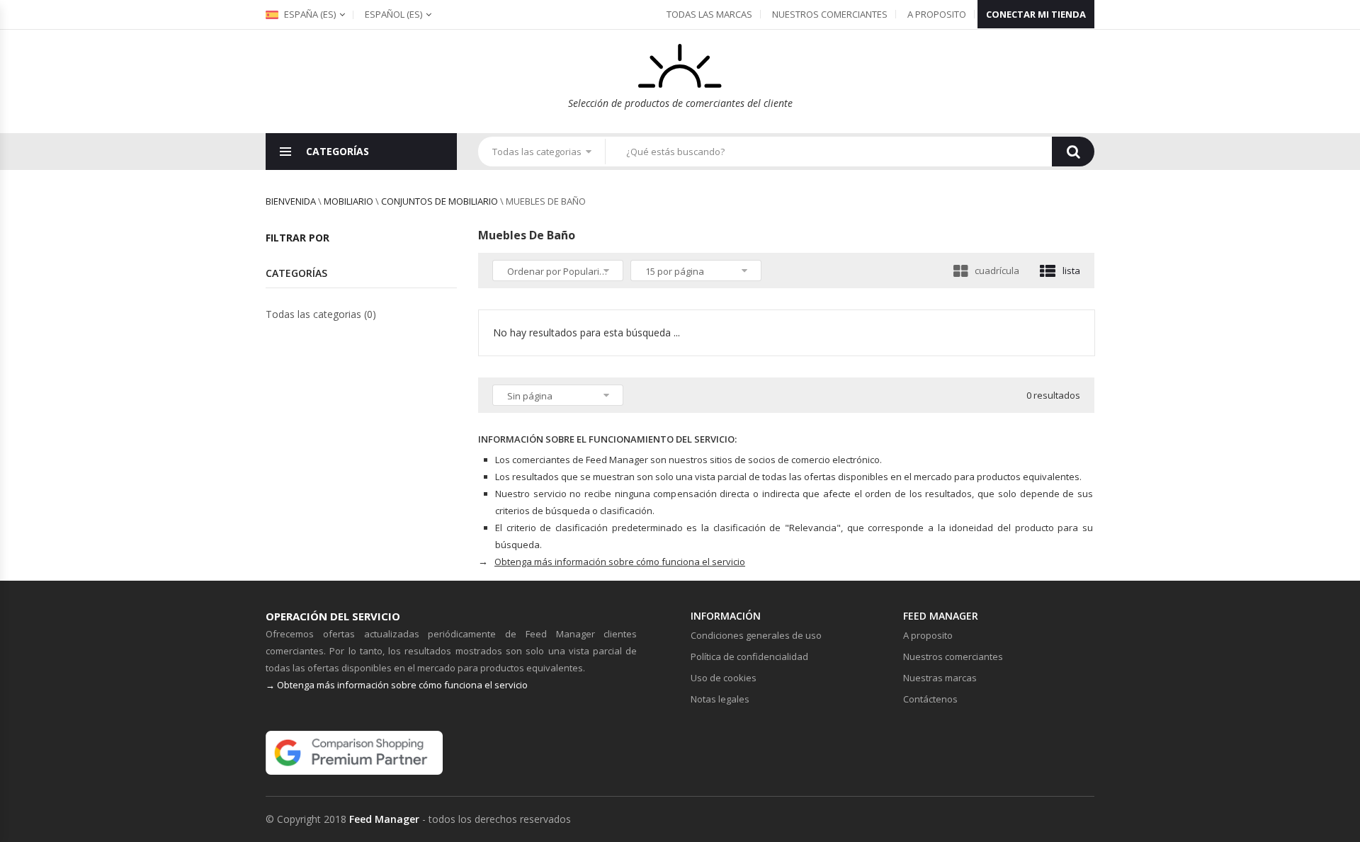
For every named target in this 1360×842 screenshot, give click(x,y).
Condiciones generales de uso (756, 635)
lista (1071, 270)
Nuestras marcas (940, 677)
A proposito (936, 14)
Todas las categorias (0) (321, 314)
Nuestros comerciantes (830, 14)
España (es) (309, 14)
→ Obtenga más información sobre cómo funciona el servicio (397, 684)
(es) (393, 14)
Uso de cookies (723, 677)
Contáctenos (930, 699)
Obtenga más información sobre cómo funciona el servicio (619, 561)
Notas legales (720, 699)
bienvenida (291, 201)
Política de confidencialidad (749, 656)
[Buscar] (1073, 151)
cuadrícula (997, 270)
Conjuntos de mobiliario (439, 201)
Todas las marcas (709, 14)
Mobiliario (348, 201)
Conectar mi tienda (1036, 14)
